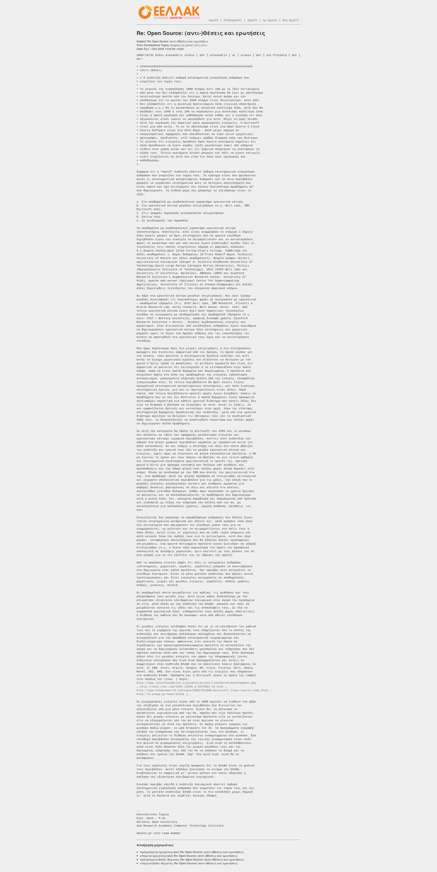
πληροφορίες (232, 20)
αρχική (213, 20)
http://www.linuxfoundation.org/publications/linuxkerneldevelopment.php (196, 683)
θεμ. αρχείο (291, 20)
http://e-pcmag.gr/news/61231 (160, 694)
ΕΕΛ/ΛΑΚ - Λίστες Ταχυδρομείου (171, 12)
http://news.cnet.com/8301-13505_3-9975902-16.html (182, 686)
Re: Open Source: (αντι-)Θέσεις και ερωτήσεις (212, 852)
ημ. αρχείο (270, 20)
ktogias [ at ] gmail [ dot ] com (188, 45)
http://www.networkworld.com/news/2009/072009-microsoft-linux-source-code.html (202, 690)
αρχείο (252, 20)
